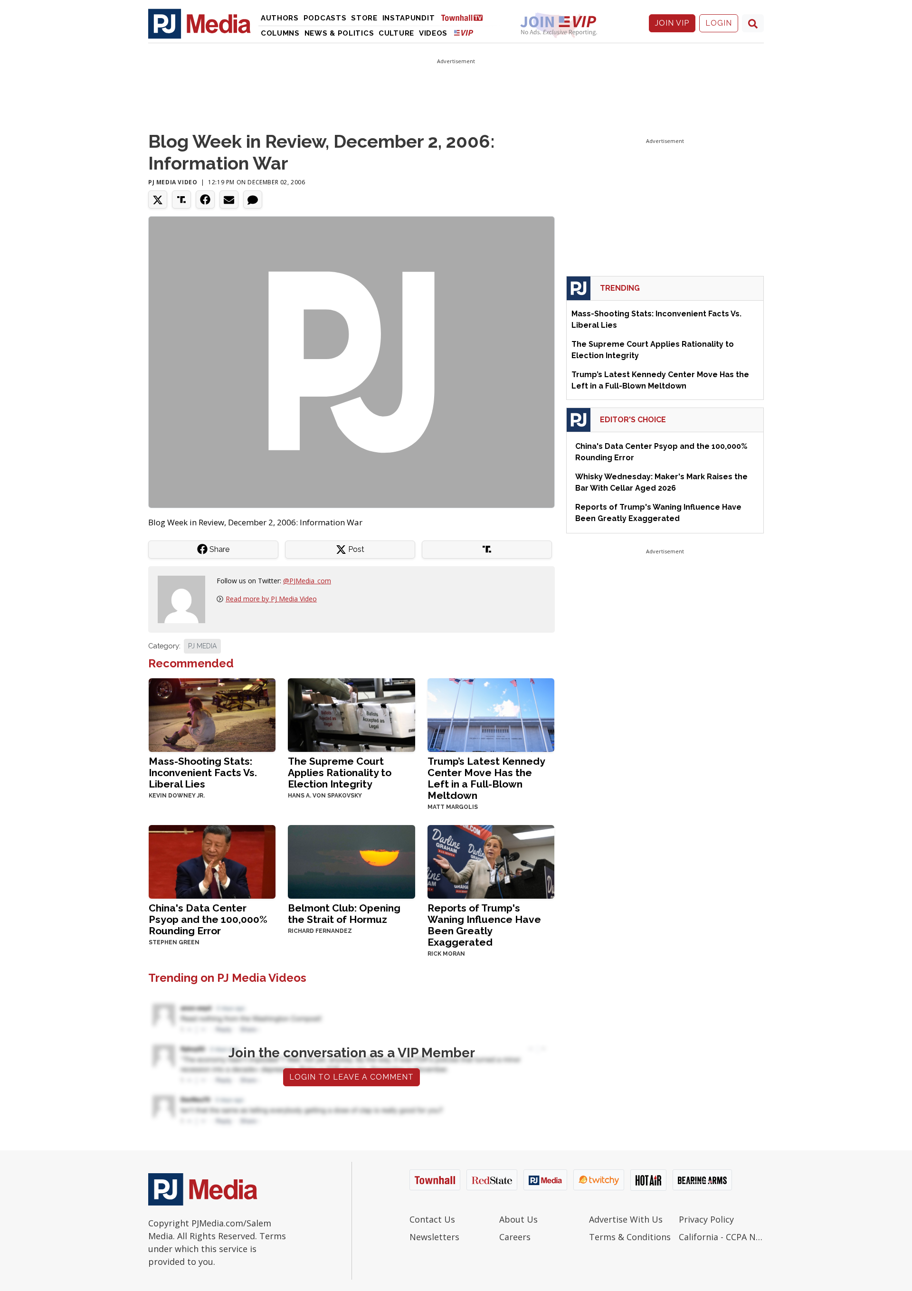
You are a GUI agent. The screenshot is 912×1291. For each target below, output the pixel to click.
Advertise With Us (626, 1219)
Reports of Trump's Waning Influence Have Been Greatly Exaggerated (484, 925)
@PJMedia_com (307, 580)
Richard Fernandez (320, 931)
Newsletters (434, 1237)
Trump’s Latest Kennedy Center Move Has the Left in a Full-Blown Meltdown (486, 778)
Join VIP (672, 23)
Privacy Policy (706, 1219)
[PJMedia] (199, 23)
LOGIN (718, 23)
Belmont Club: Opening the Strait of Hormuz (344, 913)
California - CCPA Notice (721, 1237)
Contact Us (432, 1219)
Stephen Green (174, 942)
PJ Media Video (172, 182)
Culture (396, 33)
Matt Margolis (453, 807)
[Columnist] (185, 598)
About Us (518, 1219)
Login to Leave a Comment (351, 1077)
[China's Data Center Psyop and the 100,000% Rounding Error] (212, 861)
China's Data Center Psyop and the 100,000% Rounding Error (208, 919)
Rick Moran (446, 953)
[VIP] (463, 32)
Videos (433, 33)
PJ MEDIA (202, 646)
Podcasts (325, 18)
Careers (515, 1237)
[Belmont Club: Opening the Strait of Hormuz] (351, 861)
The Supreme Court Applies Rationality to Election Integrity (339, 772)
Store (364, 18)
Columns (280, 33)
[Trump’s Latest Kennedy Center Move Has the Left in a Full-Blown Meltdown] (491, 714)
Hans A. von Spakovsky (325, 795)
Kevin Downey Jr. (177, 795)
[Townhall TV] (465, 17)
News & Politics (339, 33)
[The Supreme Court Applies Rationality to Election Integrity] (351, 714)
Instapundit (408, 18)
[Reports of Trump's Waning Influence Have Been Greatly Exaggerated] (491, 861)
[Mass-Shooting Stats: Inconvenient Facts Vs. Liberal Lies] (212, 714)
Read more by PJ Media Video (271, 598)
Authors (280, 18)
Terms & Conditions (630, 1237)
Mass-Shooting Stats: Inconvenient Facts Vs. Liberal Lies (203, 772)
